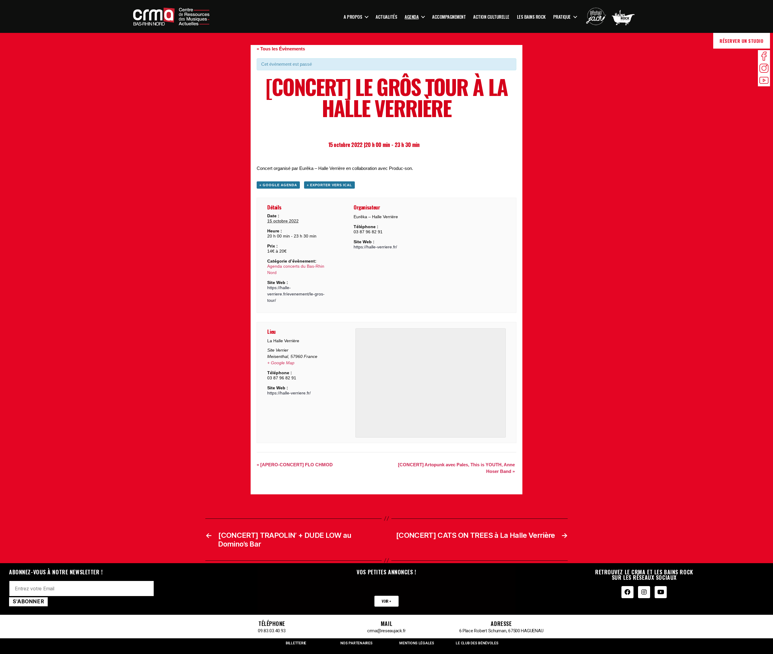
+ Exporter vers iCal (329, 185)
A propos (353, 16)
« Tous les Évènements (281, 48)
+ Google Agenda (278, 185)
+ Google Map (280, 362)
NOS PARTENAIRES (356, 643)
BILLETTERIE (296, 643)
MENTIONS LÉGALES (416, 643)
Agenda (412, 16)
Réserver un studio (741, 40)
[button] (386, 601)
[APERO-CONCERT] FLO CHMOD (295, 464)
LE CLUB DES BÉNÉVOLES (477, 643)
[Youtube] (661, 592)
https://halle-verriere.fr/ (375, 246)
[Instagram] (644, 592)
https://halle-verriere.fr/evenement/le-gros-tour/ (296, 294)
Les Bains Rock (531, 16)
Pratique (562, 16)
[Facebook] (627, 592)
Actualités (386, 16)
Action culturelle (491, 16)
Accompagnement (449, 16)
